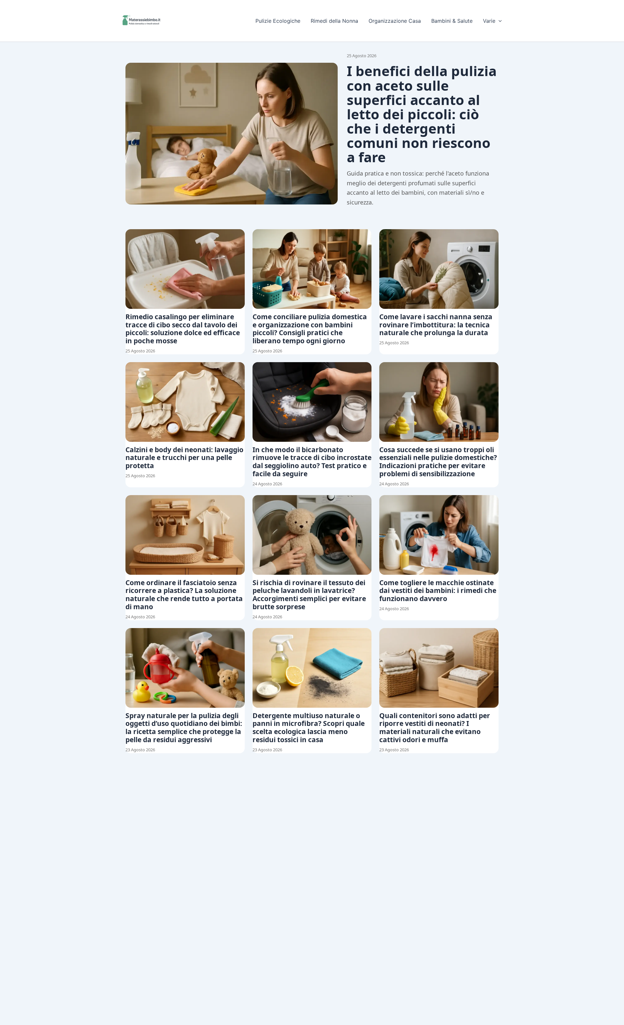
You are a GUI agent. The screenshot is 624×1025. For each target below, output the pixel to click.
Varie (489, 21)
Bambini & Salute (452, 21)
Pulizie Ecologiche (277, 21)
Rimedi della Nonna (334, 21)
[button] (498, 21)
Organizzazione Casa (395, 21)
